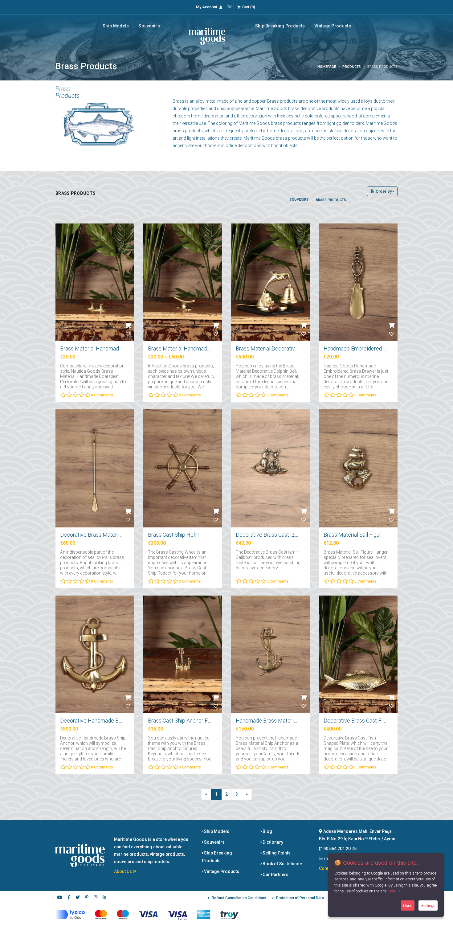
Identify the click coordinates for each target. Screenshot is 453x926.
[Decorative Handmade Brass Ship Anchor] (94, 655)
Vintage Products (332, 25)
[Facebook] (68, 898)
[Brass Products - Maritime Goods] (207, 36)
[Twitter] (77, 898)
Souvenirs (149, 25)
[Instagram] (95, 898)
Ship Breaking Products (280, 25)
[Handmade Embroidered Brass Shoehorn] (358, 283)
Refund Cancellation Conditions (239, 898)
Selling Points (276, 852)
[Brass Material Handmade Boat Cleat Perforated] (94, 283)
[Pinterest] (86, 898)
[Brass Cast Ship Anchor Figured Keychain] (182, 655)
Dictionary (272, 842)
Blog (267, 831)
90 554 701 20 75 (339, 848)
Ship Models (116, 25)
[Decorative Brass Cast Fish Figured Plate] (358, 655)
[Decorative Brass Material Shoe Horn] (94, 469)
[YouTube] (59, 898)
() (248, 7)
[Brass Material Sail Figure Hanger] (358, 469)
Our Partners (275, 874)
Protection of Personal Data (300, 898)
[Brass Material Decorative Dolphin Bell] (270, 283)
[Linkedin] (104, 898)
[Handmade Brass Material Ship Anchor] (270, 655)
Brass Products (331, 200)
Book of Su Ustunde (282, 863)
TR (229, 7)
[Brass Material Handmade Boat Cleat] (182, 283)
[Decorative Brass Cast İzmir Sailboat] (270, 469)
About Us (123, 871)
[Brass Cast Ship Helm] (182, 469)
